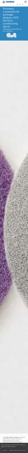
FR (22, 4)
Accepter (4, 450)
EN (20, 4)
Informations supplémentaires (17, 450)
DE (17, 4)
